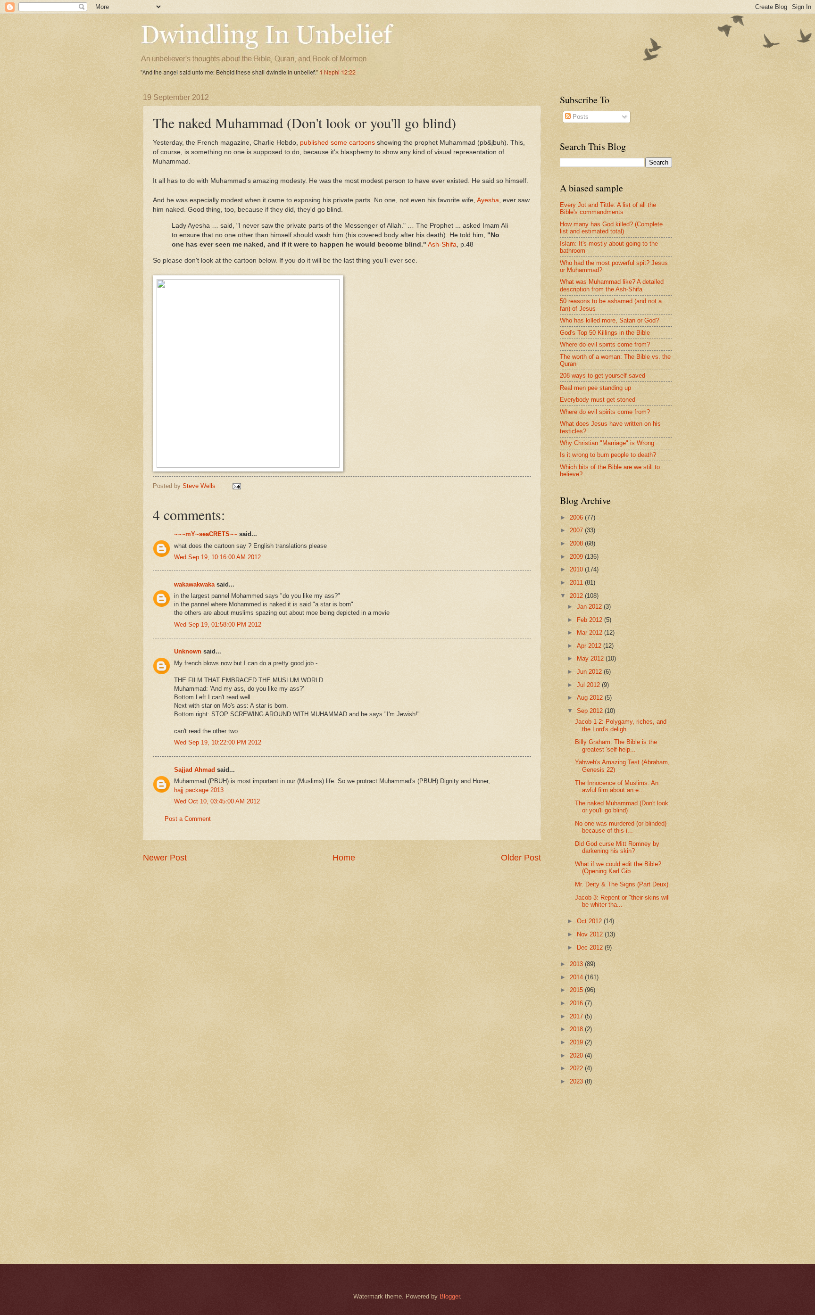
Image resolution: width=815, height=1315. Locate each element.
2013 (577, 964)
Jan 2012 (590, 606)
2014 (577, 977)
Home (344, 857)
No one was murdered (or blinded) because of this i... (620, 827)
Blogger (450, 1296)
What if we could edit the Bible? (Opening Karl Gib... (618, 867)
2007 (577, 530)
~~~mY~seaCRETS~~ (205, 534)
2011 (577, 582)
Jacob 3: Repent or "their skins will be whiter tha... (622, 901)
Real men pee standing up (595, 387)
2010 (577, 569)
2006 (577, 517)
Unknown (187, 651)
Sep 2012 (591, 710)
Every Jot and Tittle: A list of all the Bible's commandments (608, 208)
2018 (577, 1029)
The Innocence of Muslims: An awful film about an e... (616, 786)
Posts (580, 116)
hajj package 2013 (199, 790)
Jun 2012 (590, 671)
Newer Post (165, 857)
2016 (577, 1003)
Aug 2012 (591, 697)
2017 (577, 1016)
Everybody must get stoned (597, 399)
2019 (577, 1042)
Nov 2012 (591, 934)
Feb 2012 (590, 619)
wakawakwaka (194, 584)
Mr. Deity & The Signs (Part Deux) (621, 884)
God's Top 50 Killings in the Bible (605, 332)
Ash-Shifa (442, 244)
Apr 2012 (590, 645)
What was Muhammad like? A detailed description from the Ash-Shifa (612, 285)
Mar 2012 (590, 632)
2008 (577, 543)
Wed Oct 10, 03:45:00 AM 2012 (217, 801)
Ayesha (488, 200)
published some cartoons (337, 142)
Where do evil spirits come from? (605, 344)
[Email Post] (236, 485)
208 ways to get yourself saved (602, 375)
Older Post (521, 857)
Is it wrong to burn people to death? (608, 454)
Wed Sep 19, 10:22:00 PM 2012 (217, 742)
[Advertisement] (639, 1167)
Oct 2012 (590, 921)
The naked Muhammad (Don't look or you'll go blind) (621, 807)
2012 (577, 595)
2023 (577, 1081)
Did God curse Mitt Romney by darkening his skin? (617, 847)
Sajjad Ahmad (194, 769)
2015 (577, 989)
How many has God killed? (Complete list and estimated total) (611, 228)
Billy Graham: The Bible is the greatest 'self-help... (616, 745)
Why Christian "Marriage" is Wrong (607, 443)
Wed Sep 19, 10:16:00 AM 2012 (217, 557)
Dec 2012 (591, 947)
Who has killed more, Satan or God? (609, 320)
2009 (577, 556)
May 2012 (591, 658)
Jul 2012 (589, 684)
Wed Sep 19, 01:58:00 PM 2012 (217, 624)
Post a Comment (188, 818)
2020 (577, 1055)
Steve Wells (200, 485)
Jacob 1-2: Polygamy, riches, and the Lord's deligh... (620, 725)
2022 (577, 1068)
